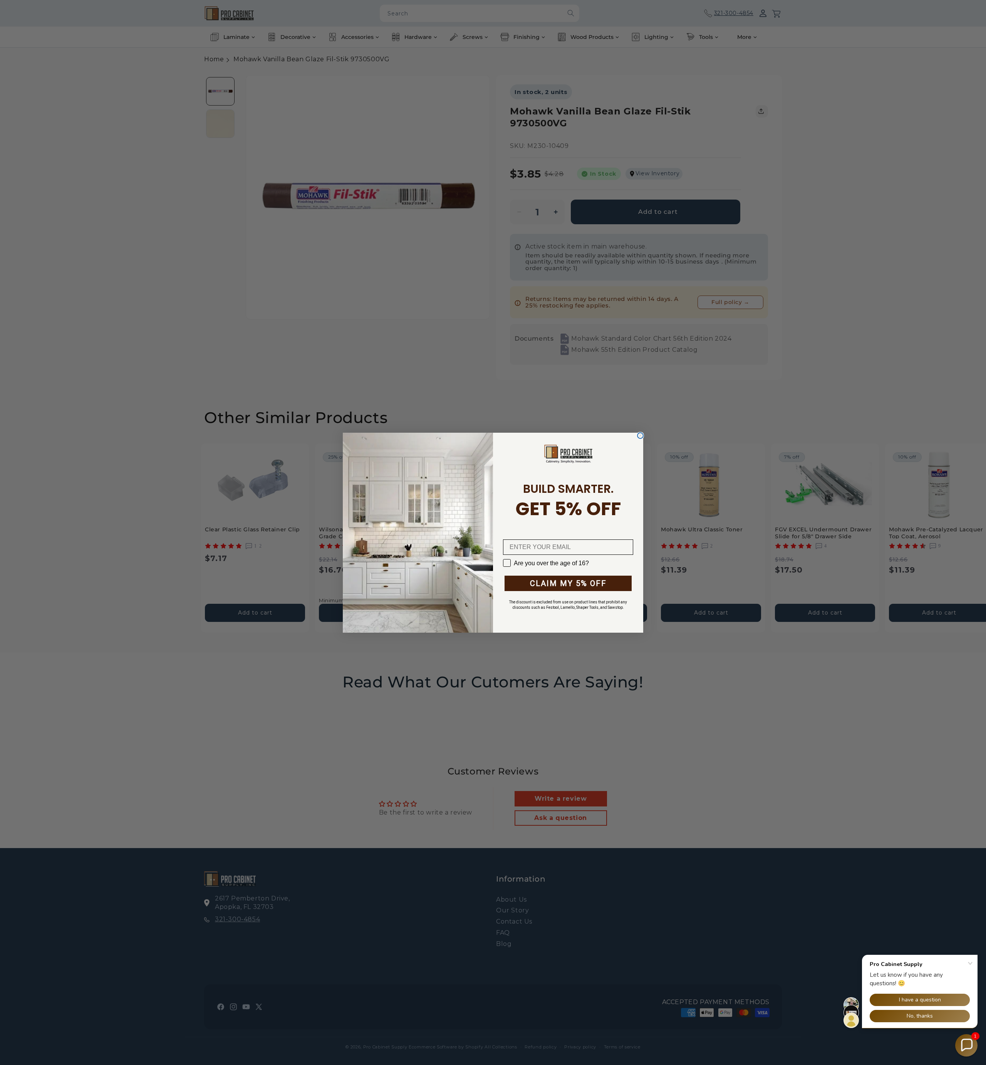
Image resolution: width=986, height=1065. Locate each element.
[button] (966, 1045)
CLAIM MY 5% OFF (568, 583)
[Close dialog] (640, 435)
